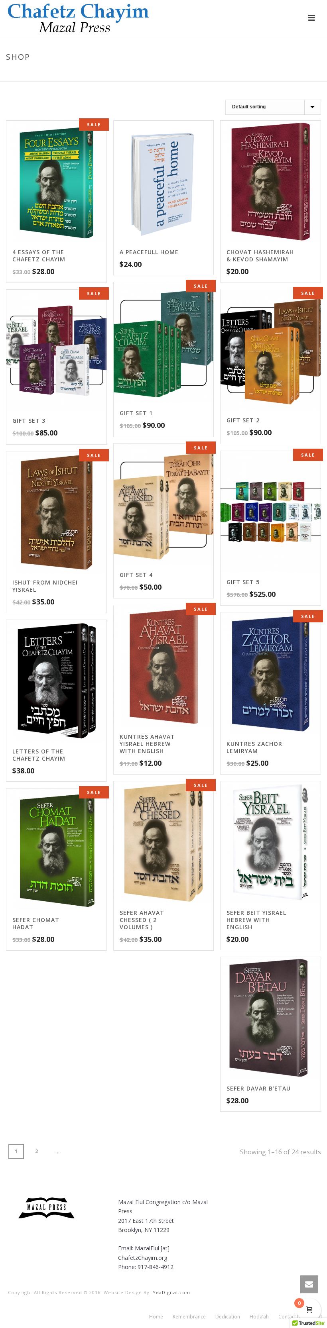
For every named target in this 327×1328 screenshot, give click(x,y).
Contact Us (290, 1317)
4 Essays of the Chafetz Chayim (38, 255)
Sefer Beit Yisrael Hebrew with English (256, 920)
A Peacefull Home (149, 252)
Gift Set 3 (28, 420)
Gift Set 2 (243, 420)
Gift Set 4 (136, 575)
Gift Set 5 (243, 582)
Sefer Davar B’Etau (259, 1088)
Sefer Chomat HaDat (35, 923)
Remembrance (189, 1317)
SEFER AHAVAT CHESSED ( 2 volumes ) (142, 920)
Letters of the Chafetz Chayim (38, 754)
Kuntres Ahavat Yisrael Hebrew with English (147, 744)
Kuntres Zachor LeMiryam (254, 747)
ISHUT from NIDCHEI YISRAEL (45, 586)
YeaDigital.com (171, 1292)
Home (230, 74)
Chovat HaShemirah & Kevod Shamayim (260, 255)
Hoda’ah (259, 1317)
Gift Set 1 (136, 413)
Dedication (227, 1317)
